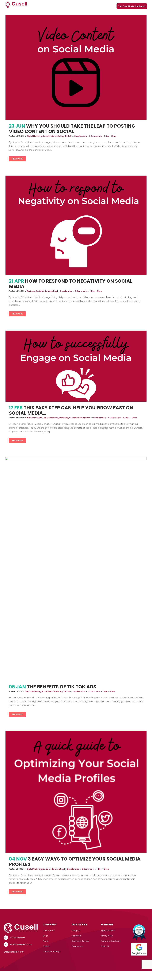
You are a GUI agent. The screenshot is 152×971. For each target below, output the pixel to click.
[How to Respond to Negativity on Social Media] (76, 225)
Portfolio (81, 6)
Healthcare (76, 936)
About (45, 941)
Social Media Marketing (53, 136)
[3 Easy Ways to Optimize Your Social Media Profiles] (76, 792)
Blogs (90, 6)
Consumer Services (80, 941)
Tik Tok (68, 136)
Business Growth (34, 417)
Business (31, 291)
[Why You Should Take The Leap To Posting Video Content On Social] (76, 67)
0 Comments (95, 136)
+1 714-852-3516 (17, 937)
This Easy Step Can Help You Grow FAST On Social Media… (71, 410)
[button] (47, 6)
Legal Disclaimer (108, 930)
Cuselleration (80, 136)
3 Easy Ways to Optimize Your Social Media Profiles (75, 861)
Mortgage (76, 930)
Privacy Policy (107, 936)
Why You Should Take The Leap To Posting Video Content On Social (72, 129)
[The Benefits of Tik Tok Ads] (76, 569)
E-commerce (77, 946)
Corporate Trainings (105, 6)
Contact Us (105, 946)
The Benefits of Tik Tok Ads (61, 686)
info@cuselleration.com (21, 944)
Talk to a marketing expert (132, 6)
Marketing (63, 417)
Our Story (70, 6)
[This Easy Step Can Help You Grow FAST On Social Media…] (76, 366)
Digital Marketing (34, 136)
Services (41, 6)
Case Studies (57, 6)
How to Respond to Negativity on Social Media (70, 284)
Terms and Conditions (111, 941)
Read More (17, 159)
